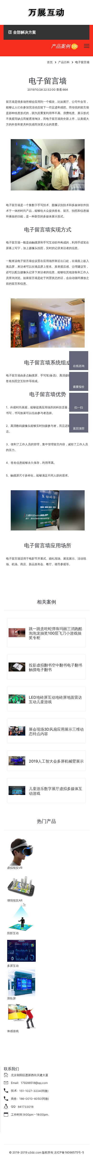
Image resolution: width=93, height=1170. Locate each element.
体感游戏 (13, 1031)
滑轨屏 (11, 998)
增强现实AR (14, 900)
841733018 (25, 1106)
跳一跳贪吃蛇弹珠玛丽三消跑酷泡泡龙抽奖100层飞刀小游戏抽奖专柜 (55, 633)
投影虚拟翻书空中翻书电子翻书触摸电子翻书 (55, 667)
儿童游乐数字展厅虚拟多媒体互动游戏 (55, 790)
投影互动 (13, 933)
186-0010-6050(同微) (34, 1098)
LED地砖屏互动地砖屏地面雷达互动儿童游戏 (55, 699)
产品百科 (64, 62)
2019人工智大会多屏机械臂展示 (56, 761)
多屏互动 (13, 965)
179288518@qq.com (34, 1083)
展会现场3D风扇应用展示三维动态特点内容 (56, 731)
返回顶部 (78, 428)
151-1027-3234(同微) (33, 1091)
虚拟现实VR (14, 868)
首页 (50, 62)
